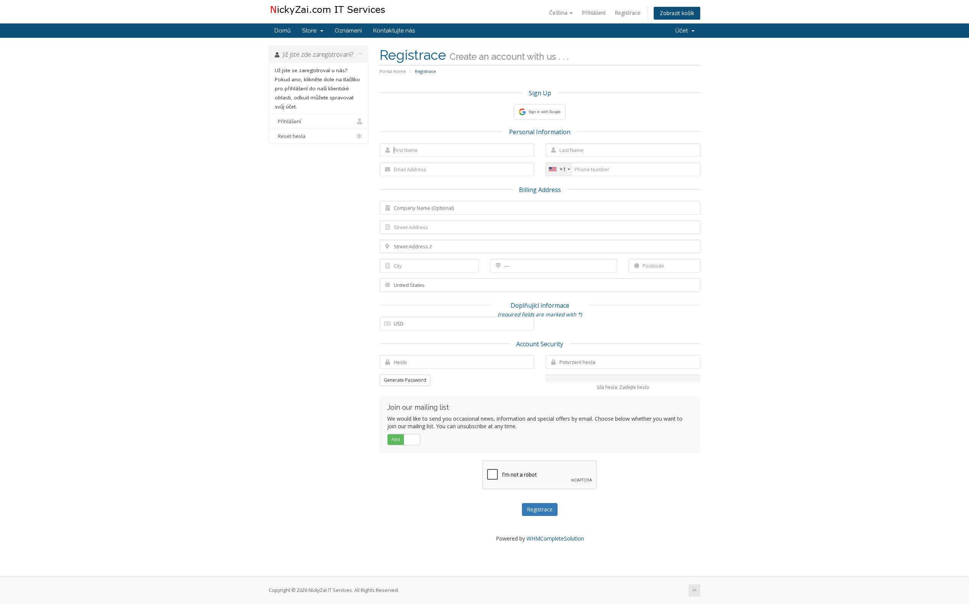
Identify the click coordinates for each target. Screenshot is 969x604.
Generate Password (405, 380)
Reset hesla (290, 136)
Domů (282, 30)
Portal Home (393, 71)
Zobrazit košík (677, 13)
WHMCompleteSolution (555, 538)
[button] (540, 111)
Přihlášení (594, 12)
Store (310, 30)
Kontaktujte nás (394, 30)
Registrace (627, 12)
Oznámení (348, 30)
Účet (683, 30)
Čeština (559, 12)
